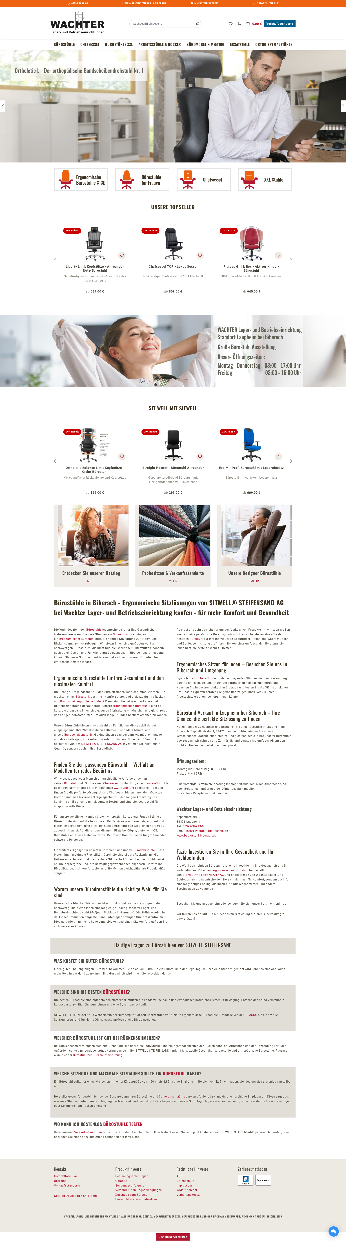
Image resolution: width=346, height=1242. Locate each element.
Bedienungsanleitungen (131, 1176)
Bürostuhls (93, 629)
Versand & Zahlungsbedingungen (138, 1190)
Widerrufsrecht (187, 1190)
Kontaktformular (65, 1176)
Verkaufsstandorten (88, 1132)
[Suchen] (197, 24)
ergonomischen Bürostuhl (230, 870)
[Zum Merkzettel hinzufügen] (121, 255)
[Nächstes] (343, 106)
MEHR (91, 581)
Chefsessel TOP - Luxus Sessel (173, 266)
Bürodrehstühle (144, 850)
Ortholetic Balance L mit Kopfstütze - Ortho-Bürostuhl (95, 470)
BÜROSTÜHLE (115, 992)
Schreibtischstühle (172, 1096)
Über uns (60, 1181)
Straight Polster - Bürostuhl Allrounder (173, 468)
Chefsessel (111, 783)
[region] (173, 260)
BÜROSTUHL (174, 1073)
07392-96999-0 (193, 826)
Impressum (184, 1185)
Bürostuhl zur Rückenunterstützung (97, 1055)
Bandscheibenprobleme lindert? (82, 701)
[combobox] (161, 24)
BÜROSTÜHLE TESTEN (123, 1124)
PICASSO (251, 1015)
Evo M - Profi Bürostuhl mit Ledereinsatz (251, 468)
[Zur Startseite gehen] (77, 23)
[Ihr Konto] (239, 23)
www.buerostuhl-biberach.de (196, 835)
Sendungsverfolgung (129, 1185)
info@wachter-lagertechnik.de (207, 831)
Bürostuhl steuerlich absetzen (136, 1199)
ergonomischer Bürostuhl (76, 639)
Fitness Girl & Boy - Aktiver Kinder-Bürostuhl (251, 268)
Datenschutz (185, 1181)
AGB (180, 1176)
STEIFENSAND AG (109, 744)
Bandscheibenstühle (78, 734)
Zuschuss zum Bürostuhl (132, 1194)
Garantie (121, 1181)
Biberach (204, 678)
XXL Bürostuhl (124, 788)
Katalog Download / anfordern (75, 1196)
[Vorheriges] (55, 260)
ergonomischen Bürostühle (131, 706)
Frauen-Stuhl (154, 783)
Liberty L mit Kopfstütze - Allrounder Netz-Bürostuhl (95, 268)
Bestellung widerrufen (173, 1237)
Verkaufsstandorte (279, 23)
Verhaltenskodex (188, 1194)
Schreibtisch (122, 634)
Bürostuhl (82, 696)
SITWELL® (88, 744)
